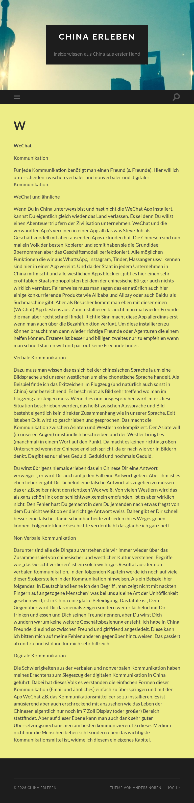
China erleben (97, 36)
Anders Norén (147, 788)
